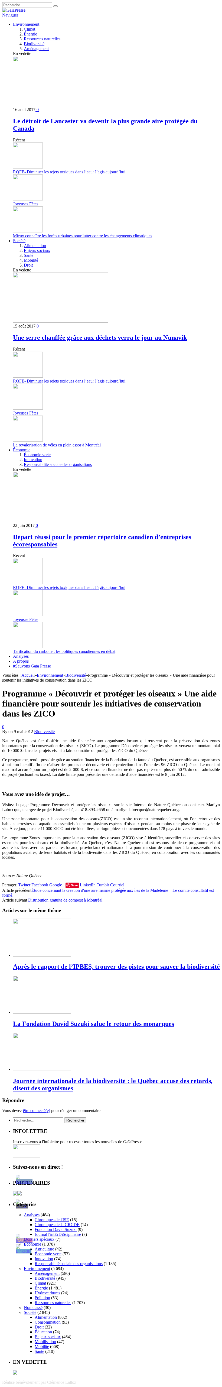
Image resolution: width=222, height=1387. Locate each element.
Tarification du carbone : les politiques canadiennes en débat (64, 651)
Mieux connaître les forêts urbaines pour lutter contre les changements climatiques (82, 236)
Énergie (30, 34)
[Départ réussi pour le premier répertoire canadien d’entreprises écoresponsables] (60, 520)
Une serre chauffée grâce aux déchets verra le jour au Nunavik (100, 337)
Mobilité (31, 260)
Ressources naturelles (42, 39)
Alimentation (35, 245)
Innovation (33, 459)
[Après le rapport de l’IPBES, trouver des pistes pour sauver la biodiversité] (42, 955)
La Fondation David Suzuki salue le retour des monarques (93, 1023)
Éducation (43, 1332)
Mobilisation (45, 1341)
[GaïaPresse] (13, 10)
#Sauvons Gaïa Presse (32, 666)
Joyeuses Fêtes (25, 204)
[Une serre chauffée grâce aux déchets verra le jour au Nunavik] (60, 321)
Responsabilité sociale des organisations (58, 464)
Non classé (33, 1307)
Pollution (42, 1297)
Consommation (48, 1322)
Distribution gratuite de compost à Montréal (65, 900)
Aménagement (36, 48)
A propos (21, 661)
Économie (21, 450)
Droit (28, 265)
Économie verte (37, 454)
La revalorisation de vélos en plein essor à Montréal (57, 445)
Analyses (21, 656)
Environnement (26, 24)
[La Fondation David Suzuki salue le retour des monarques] (42, 1012)
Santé (28, 255)
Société (19, 240)
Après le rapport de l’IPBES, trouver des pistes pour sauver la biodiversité (116, 966)
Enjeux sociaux (37, 250)
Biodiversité (34, 43)
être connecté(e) (36, 1110)
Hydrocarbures (47, 1293)
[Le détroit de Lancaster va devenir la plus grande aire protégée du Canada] (60, 104)
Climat (29, 29)
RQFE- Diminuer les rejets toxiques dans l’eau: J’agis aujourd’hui (69, 172)
